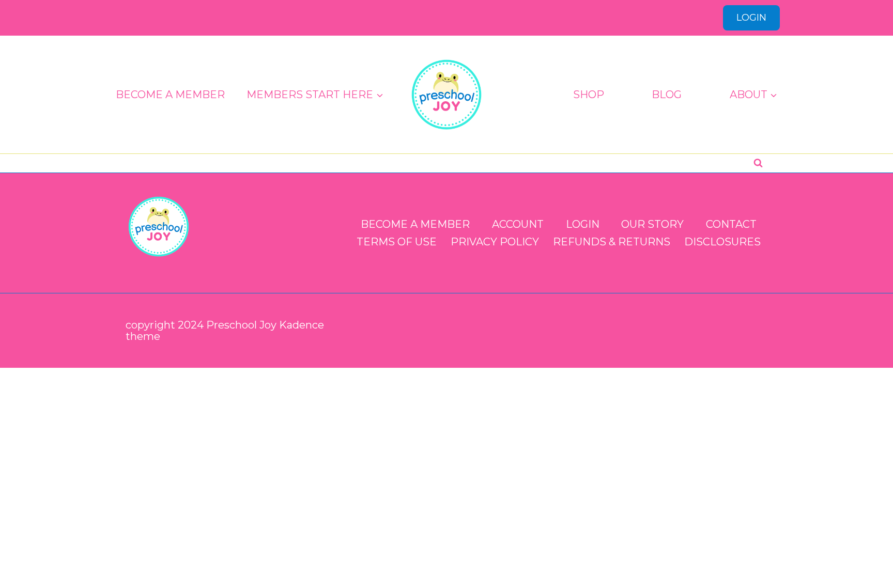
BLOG (667, 94)
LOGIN (751, 17)
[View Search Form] (758, 163)
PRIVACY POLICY (495, 242)
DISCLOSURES (722, 242)
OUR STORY (652, 224)
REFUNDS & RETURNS (611, 242)
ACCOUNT (518, 224)
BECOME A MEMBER (170, 94)
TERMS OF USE (397, 242)
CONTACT (731, 224)
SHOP (588, 94)
